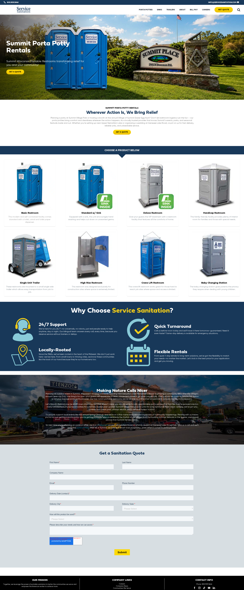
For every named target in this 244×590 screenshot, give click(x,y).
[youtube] (209, 588)
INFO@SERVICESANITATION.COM (222, 2)
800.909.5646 (12, 2)
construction (102, 425)
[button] (238, 10)
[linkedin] (214, 588)
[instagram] (199, 588)
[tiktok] (204, 588)
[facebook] (194, 588)
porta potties (83, 428)
